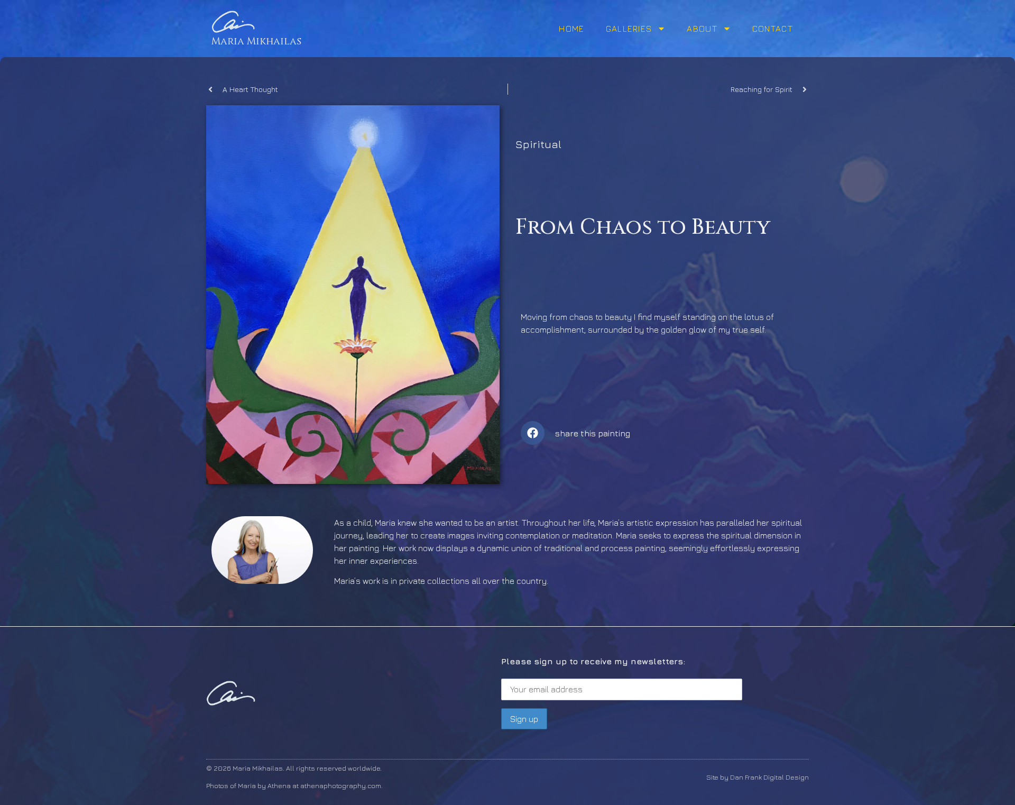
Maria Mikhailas (256, 41)
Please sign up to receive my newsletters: (593, 661)
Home (571, 28)
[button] (533, 433)
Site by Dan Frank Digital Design (757, 777)
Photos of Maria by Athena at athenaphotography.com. (294, 785)
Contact (772, 28)
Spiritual (538, 144)
